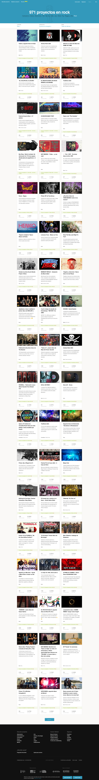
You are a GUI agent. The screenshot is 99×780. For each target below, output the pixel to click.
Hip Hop (47, 16)
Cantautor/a (25, 16)
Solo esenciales (67, 777)
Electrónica (38, 16)
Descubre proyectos (6, 1)
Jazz (55, 16)
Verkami (49, 2)
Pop (63, 16)
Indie (52, 16)
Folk (43, 16)
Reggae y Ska (69, 16)
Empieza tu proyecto (15, 1)
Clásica (32, 16)
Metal (59, 16)
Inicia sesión (77, 1)
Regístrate (84, 1)
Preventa (23, 1)
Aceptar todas (77, 777)
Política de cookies (37, 778)
